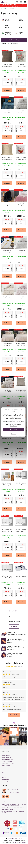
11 (18, 617)
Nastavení (13, 434)
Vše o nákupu (5, 779)
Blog (3, 772)
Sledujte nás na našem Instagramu (14, 725)
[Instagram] (7, 796)
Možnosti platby (6, 755)
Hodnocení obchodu (14, 663)
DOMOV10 (7, 83)
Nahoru (15, 626)
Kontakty (4, 777)
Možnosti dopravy (6, 757)
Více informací (13, 426)
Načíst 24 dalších (14, 611)
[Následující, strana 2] (14, 617)
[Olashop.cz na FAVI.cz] (7, 823)
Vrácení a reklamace (7, 759)
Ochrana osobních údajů (8, 763)
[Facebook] (3, 796)
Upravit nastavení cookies (19, 842)
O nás (3, 775)
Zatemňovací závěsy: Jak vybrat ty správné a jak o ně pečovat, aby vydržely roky (14, 805)
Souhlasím (14, 429)
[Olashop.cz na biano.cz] (15, 823)
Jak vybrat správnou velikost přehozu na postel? (13, 812)
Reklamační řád (6, 765)
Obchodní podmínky (7, 761)
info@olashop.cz (14, 789)
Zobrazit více (14, 715)
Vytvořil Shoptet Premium (15, 839)
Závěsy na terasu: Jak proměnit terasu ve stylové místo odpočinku (13, 808)
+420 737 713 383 (14, 792)
